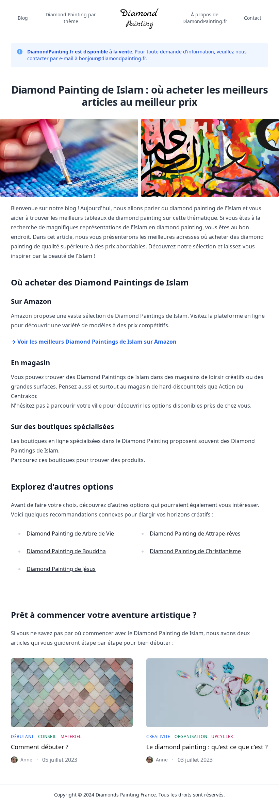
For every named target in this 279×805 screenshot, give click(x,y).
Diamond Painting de (70, 533)
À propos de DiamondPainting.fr (204, 17)
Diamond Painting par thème (71, 17)
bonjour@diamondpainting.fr (112, 58)
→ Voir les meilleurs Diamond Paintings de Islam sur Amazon (94, 341)
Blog (23, 18)
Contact (252, 18)
